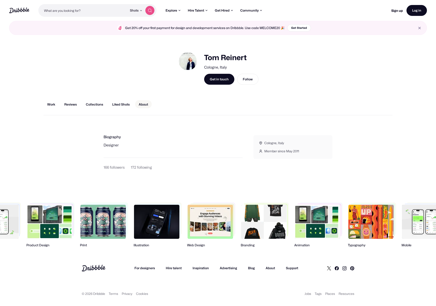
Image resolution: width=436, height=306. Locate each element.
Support (292, 268)
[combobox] (83, 10)
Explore (171, 10)
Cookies (142, 294)
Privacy (127, 294)
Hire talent (174, 268)
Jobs (308, 294)
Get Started (299, 28)
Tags (318, 294)
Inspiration (201, 268)
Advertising (228, 268)
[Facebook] (337, 268)
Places (330, 294)
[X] (329, 268)
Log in (416, 10)
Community (249, 10)
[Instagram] (344, 268)
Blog (251, 268)
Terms (113, 294)
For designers (144, 268)
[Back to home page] (19, 10)
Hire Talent (196, 10)
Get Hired (222, 10)
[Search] (149, 10)
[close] (419, 28)
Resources (346, 294)
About (270, 268)
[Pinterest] (352, 268)
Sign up (397, 10)
